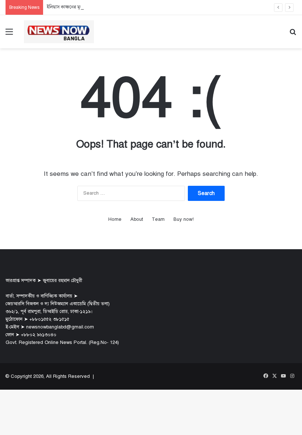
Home (115, 219)
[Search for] (292, 34)
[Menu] (9, 34)
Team (158, 219)
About (136, 219)
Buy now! (183, 219)
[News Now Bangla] (59, 31)
